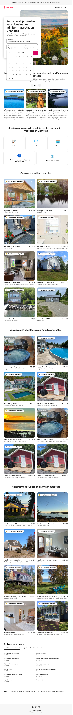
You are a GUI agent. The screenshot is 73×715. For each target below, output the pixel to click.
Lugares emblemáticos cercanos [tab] (32, 648)
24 (13, 74)
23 (9, 74)
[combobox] (22, 42)
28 (27, 74)
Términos (39, 712)
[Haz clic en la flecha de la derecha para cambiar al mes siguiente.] (30, 52)
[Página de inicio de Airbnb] (8, 7)
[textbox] (14, 48)
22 (30, 71)
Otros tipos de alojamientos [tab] (12, 648)
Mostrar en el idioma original (51, 2)
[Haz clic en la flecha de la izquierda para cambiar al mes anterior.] (9, 52)
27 (23, 74)
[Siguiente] (39, 85)
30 (9, 78)
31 (13, 78)
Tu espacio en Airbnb (60, 7)
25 (16, 74)
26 (20, 74)
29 (30, 74)
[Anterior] (32, 85)
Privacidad (32, 712)
